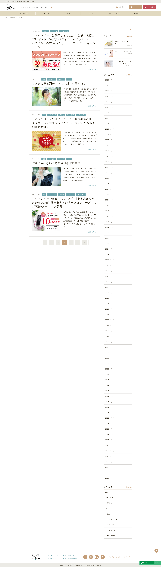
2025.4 (109, 167)
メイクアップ (112, 519)
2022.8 (109, 336)
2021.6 (109, 412)
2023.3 (109, 298)
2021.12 (109, 380)
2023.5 (109, 292)
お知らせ (108, 492)
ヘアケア (92, 13)
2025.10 (109, 134)
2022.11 (109, 320)
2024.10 (109, 200)
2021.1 (109, 440)
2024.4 (109, 232)
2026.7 (109, 85)
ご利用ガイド (123, 7)
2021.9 (109, 396)
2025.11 (109, 129)
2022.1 (109, 374)
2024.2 (109, 243)
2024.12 (109, 189)
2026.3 (109, 107)
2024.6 (109, 222)
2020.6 (109, 478)
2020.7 (109, 472)
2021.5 (109, 418)
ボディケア (111, 535)
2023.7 (109, 282)
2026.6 (109, 91)
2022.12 (109, 314)
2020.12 (109, 445)
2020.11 (109, 451)
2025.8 (109, 145)
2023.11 (109, 260)
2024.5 (109, 227)
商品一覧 (137, 13)
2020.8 (109, 467)
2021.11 (109, 385)
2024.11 (109, 194)
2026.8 (109, 80)
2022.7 (109, 342)
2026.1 (109, 118)
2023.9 (109, 271)
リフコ (69, 13)
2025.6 (109, 156)
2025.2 (109, 178)
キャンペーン (110, 497)
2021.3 (109, 429)
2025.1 (109, 183)
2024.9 (109, 205)
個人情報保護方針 (71, 558)
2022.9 (109, 331)
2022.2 (109, 369)
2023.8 (109, 276)
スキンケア (111, 530)
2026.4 (109, 102)
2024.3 (109, 238)
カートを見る (151, 7)
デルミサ (110, 503)
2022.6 (109, 347)
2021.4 (109, 423)
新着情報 (12, 17)
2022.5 (109, 352)
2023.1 (109, 309)
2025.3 (109, 172)
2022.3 (109, 363)
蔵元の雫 (46, 13)
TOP (6, 17)
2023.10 (109, 265)
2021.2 (109, 434)
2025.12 (109, 123)
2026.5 (109, 96)
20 (84, 243)
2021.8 (109, 402)
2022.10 (109, 325)
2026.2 (109, 112)
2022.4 (109, 358)
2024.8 (109, 211)
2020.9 (109, 461)
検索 (52, 7)
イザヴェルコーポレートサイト (118, 557)
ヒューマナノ (24, 13)
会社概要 (53, 558)
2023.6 (109, 287)
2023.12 (109, 254)
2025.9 (109, 140)
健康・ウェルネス (114, 13)
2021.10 (109, 391)
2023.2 (109, 303)
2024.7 (109, 216)
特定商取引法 (69, 555)
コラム (107, 508)
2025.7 (109, 151)
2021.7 (109, 407)
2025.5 (109, 162)
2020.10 (109, 456)
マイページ (136, 7)
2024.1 (109, 249)
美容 (109, 514)
